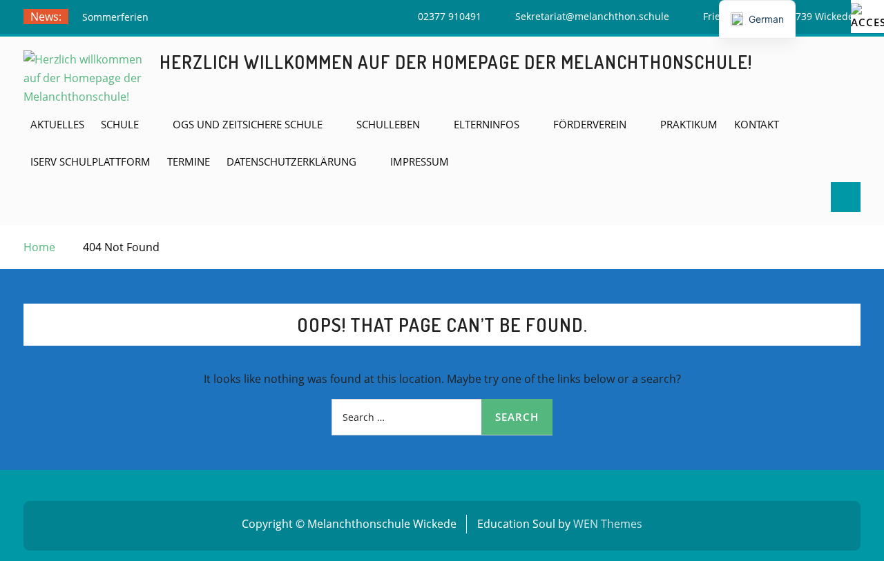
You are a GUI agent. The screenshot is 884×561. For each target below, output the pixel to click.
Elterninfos (486, 124)
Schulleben (388, 124)
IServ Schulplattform (90, 161)
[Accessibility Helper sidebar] (867, 16)
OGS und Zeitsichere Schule (248, 124)
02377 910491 (449, 16)
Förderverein (589, 124)
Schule (120, 124)
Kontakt (756, 124)
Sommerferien (115, 16)
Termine (188, 161)
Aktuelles (57, 124)
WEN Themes (607, 523)
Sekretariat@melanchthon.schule (592, 16)
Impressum (419, 161)
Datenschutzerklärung (291, 161)
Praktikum (689, 124)
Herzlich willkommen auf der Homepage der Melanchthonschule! (456, 61)
